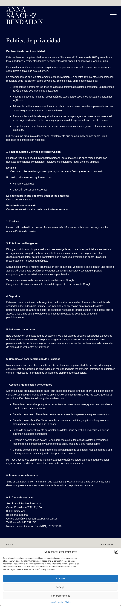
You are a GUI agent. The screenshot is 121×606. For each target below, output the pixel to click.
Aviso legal (108, 544)
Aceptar (60, 578)
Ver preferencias (60, 595)
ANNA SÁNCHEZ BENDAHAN (24, 16)
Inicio (9, 544)
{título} (53, 602)
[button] (116, 551)
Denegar (60, 587)
